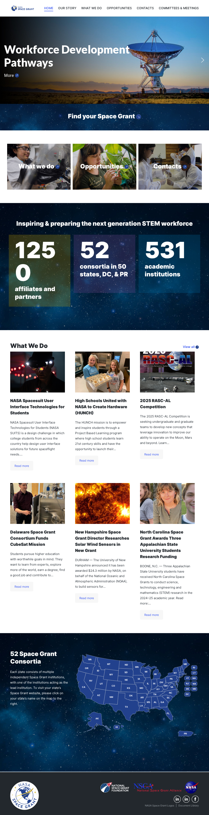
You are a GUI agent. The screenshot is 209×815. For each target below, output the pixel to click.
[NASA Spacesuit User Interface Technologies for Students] (37, 372)
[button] (6, 60)
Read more (21, 465)
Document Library (188, 805)
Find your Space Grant (102, 116)
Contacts (168, 166)
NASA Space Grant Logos (159, 805)
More (9, 75)
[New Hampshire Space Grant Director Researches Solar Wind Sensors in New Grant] (102, 503)
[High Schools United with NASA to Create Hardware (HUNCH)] (102, 372)
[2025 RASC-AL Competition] (167, 372)
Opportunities (102, 166)
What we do (37, 166)
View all (189, 347)
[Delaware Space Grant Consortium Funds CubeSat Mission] (37, 503)
